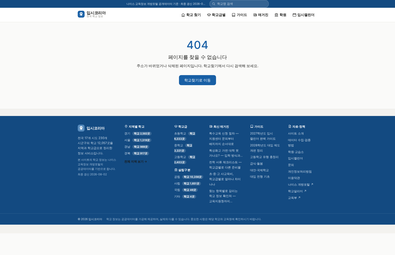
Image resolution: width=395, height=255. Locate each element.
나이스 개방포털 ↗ (301, 184)
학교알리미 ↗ (297, 191)
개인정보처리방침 (300, 171)
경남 (136, 146)
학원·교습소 (296, 152)
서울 (137, 140)
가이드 (242, 15)
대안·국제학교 (259, 170)
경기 (137, 133)
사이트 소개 (296, 133)
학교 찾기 (193, 15)
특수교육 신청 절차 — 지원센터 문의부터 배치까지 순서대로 (224, 138)
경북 (135, 153)
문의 (291, 165)
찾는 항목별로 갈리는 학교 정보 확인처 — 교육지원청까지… (223, 196)
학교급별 (219, 15)
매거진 (263, 15)
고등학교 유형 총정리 (264, 157)
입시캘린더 (306, 15)
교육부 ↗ (294, 198)
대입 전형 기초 (260, 176)
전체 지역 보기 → (135, 161)
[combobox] (241, 3)
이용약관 (294, 178)
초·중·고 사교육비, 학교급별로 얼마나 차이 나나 (225, 179)
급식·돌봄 (256, 163)
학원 (283, 15)
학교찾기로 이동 (197, 80)
